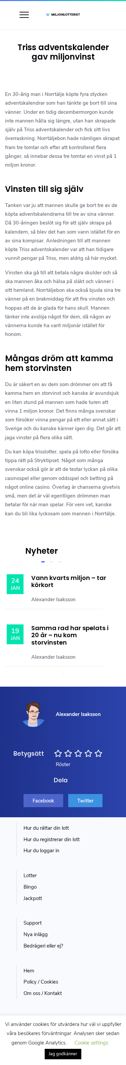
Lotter (30, 875)
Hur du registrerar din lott (52, 839)
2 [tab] (51, 561)
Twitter (85, 800)
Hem (29, 970)
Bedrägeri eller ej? (43, 945)
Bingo (30, 887)
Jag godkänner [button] (63, 1054)
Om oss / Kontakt (43, 993)
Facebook (43, 800)
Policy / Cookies (41, 981)
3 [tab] (59, 561)
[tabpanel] (69, 612)
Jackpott (33, 898)
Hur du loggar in (41, 850)
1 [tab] (43, 561)
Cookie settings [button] (91, 1042)
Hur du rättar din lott (46, 828)
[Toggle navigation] (24, 15)
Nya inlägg (36, 934)
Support (33, 923)
